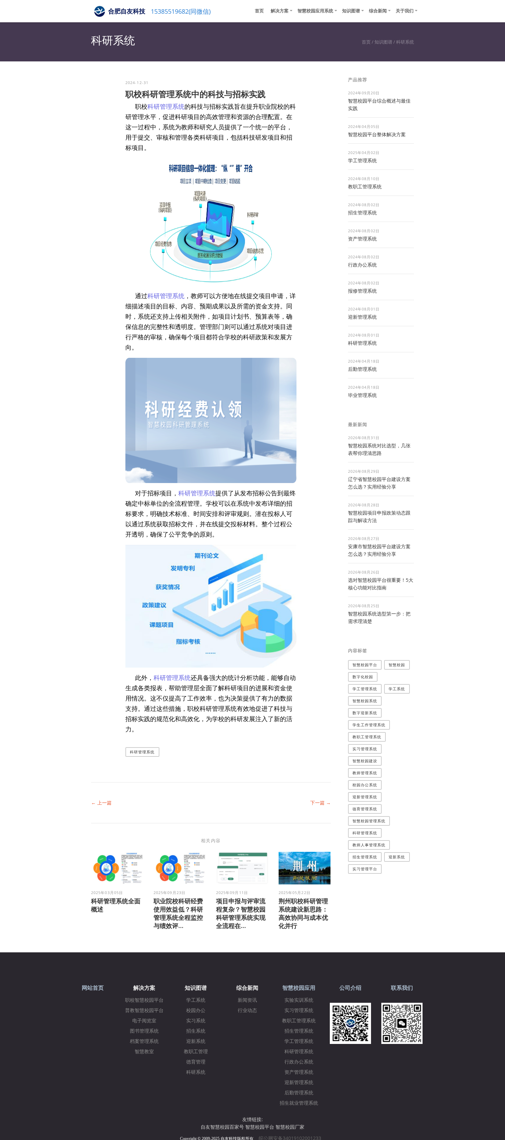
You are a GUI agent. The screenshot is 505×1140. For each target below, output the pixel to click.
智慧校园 (397, 664)
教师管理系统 (365, 772)
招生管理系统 (362, 212)
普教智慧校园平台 (144, 1010)
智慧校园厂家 (290, 1127)
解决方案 (280, 11)
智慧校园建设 (365, 760)
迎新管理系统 (362, 317)
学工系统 (397, 688)
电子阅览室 (144, 1020)
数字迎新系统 (365, 712)
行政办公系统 (362, 264)
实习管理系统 (365, 748)
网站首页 (93, 988)
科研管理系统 (165, 106)
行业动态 (247, 1010)
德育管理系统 (365, 808)
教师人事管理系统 (369, 844)
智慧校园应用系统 (315, 11)
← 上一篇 (101, 802)
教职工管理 (196, 1051)
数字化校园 (362, 676)
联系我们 (402, 988)
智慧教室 (144, 1051)
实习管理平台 (365, 868)
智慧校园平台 (365, 664)
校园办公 (195, 1010)
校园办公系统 (365, 784)
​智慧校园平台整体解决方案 (377, 134)
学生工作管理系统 (369, 724)
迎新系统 (397, 856)
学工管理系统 (362, 160)
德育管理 (195, 1062)
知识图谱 (351, 11)
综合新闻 (378, 11)
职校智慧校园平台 (144, 1000)
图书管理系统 (144, 1031)
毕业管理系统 (362, 395)
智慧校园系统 (365, 700)
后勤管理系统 (362, 369)
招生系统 (195, 1031)
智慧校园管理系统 (369, 820)
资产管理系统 (362, 238)
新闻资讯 (247, 1000)
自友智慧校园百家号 (222, 1127)
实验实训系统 (298, 1000)
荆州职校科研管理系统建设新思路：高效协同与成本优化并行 (303, 913)
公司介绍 (350, 988)
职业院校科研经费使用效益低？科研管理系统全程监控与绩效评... (178, 913)
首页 (259, 11)
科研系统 (405, 42)
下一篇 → (320, 802)
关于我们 (405, 11)
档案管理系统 (144, 1041)
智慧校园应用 (298, 988)
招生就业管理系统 (299, 1103)
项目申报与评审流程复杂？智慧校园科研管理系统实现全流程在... (241, 913)
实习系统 (195, 1020)
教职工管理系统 (365, 186)
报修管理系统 (362, 290)
